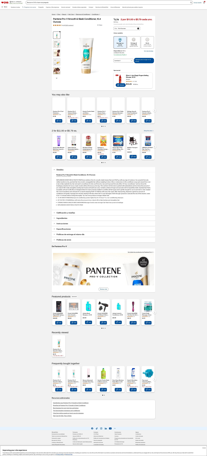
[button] (148, 51)
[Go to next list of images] (56, 78)
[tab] (56, 35)
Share (100, 25)
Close (204, 448)
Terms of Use (69, 454)
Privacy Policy (60, 454)
